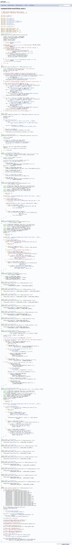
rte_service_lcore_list (18, 44)
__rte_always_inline (11, 152)
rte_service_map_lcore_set (15, 50)
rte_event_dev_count (11, 510)
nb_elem (19, 347)
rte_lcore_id (9, 196)
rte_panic (10, 78)
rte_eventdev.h (11, 20)
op (8, 172)
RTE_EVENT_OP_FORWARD (16, 172)
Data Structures (19, 5)
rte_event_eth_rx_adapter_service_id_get (20, 89)
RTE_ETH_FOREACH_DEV (8, 119)
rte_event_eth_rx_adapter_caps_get (18, 85)
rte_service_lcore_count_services (24, 53)
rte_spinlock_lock (8, 140)
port (23, 161)
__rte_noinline (9, 134)
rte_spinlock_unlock (11, 142)
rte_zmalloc (12, 513)
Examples (32, 5)
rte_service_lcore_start (9, 61)
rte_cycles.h (10, 18)
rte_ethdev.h (10, 19)
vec (24, 332)
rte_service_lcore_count (12, 42)
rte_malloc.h (10, 23)
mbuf (20, 157)
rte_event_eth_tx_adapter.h (14, 22)
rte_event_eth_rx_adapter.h (14, 21)
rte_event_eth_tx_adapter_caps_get (18, 98)
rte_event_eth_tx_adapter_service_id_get (20, 103)
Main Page (4, 5)
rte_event (33, 153)
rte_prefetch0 (7, 160)
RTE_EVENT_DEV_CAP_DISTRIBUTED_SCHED (32, 75)
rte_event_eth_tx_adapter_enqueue (21, 212)
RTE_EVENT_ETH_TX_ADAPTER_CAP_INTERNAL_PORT (23, 126)
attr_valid (11, 340)
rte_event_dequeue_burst (14, 200)
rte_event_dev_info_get (9, 74)
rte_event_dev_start (12, 534)
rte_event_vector (17, 332)
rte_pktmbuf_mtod (15, 160)
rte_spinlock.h (11, 24)
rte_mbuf (9, 157)
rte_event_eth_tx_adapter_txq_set (15, 175)
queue (12, 343)
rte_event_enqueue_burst (18, 206)
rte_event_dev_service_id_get (17, 76)
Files (26, 5)
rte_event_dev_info (12, 69)
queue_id (10, 171)
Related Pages (11, 5)
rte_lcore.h (10, 22)
